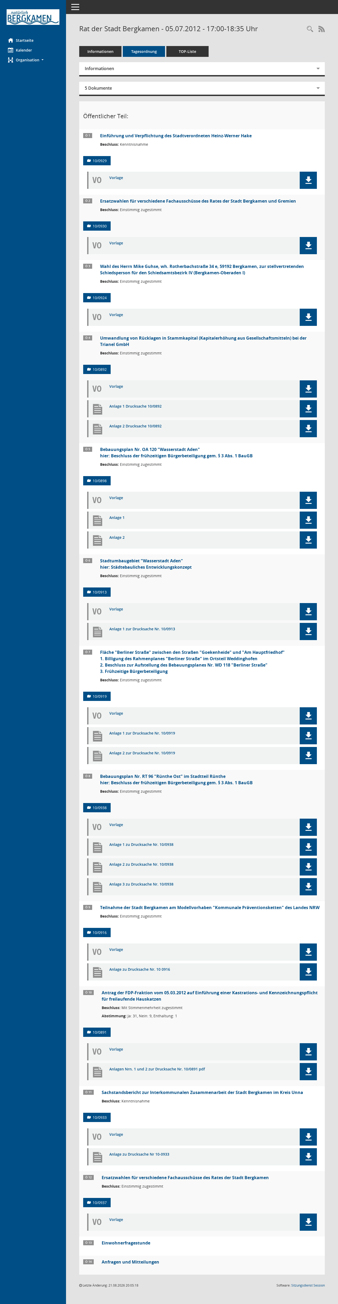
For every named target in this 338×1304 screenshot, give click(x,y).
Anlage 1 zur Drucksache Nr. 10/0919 (142, 733)
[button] (33, 60)
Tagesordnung (144, 51)
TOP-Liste (187, 51)
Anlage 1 (117, 518)
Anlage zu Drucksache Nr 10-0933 (139, 1154)
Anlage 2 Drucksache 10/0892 (135, 426)
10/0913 (100, 592)
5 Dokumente (98, 88)
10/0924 (100, 297)
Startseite (25, 40)
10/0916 (100, 932)
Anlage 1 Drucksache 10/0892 (135, 406)
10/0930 (100, 226)
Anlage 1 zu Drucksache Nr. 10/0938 (141, 844)
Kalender (24, 50)
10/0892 (100, 369)
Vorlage (116, 178)
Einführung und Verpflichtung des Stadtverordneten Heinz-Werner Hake (176, 136)
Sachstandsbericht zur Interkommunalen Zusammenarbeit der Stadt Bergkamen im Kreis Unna (202, 1092)
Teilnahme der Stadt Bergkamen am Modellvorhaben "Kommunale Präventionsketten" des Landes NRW (210, 907)
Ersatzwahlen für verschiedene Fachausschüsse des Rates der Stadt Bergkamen (185, 1177)
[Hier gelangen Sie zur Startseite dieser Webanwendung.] (33, 17)
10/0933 (100, 1117)
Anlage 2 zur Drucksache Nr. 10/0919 (142, 753)
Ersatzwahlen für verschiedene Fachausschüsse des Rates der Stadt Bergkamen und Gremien (198, 201)
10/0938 (100, 807)
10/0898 (100, 480)
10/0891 (100, 1032)
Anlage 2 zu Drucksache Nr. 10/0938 (141, 864)
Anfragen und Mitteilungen (130, 1262)
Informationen (100, 51)
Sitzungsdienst (308, 1285)
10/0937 (100, 1202)
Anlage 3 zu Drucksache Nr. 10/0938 (141, 884)
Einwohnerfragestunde (126, 1243)
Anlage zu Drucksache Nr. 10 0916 (139, 969)
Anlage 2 (117, 537)
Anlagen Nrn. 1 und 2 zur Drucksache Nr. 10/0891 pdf (157, 1069)
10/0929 (100, 160)
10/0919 (100, 696)
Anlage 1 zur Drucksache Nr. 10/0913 (142, 629)
